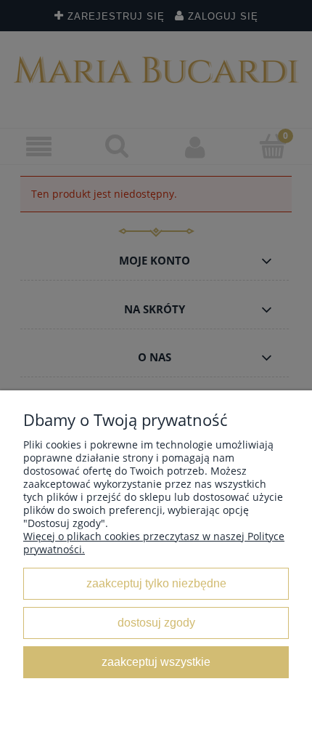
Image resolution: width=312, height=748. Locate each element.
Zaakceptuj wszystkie (156, 661)
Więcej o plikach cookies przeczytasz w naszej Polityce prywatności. (153, 542)
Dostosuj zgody (156, 622)
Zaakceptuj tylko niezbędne (156, 583)
